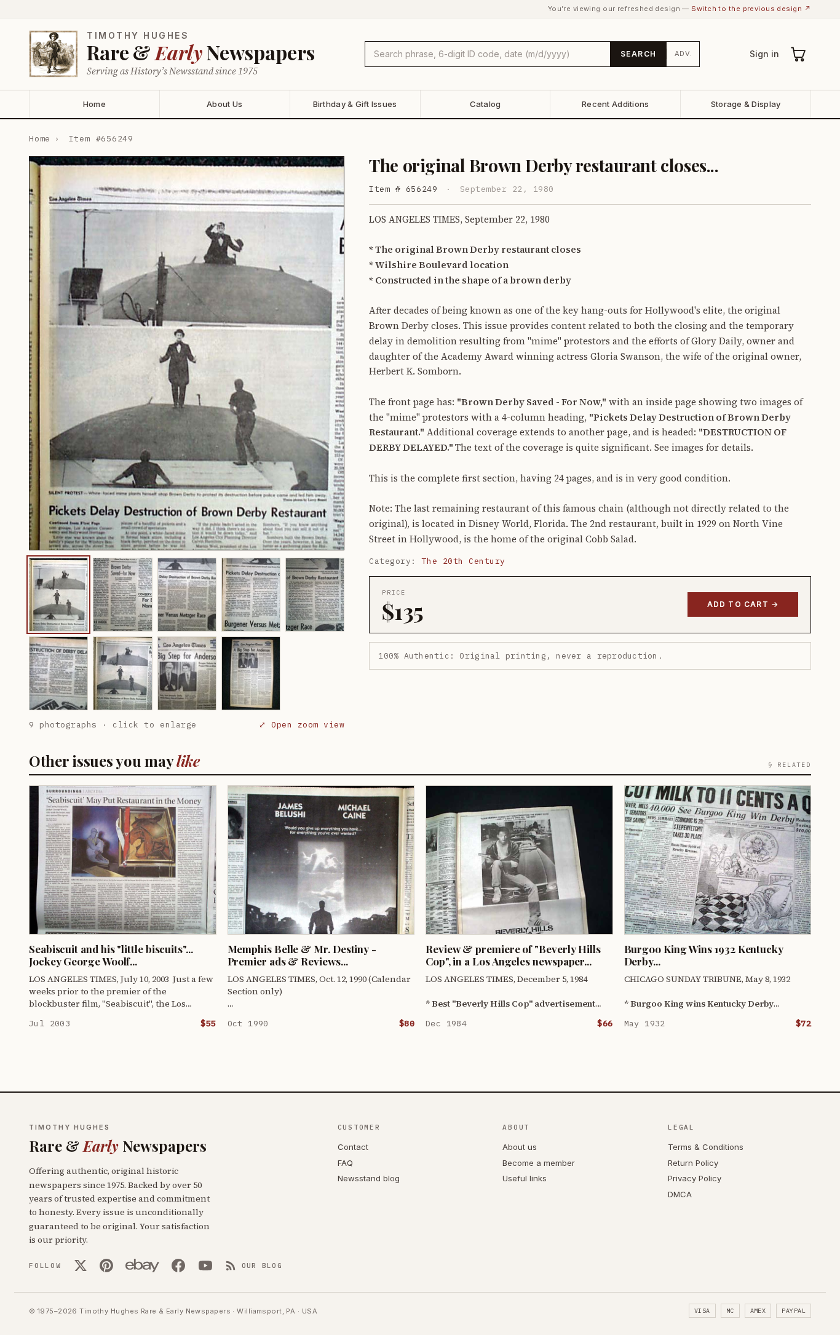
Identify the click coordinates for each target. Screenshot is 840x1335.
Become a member (538, 1163)
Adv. (683, 53)
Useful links (524, 1178)
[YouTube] (205, 1265)
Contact (353, 1147)
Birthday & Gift (355, 104)
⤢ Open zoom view (301, 724)
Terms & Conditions (705, 1147)
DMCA (680, 1194)
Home (94, 104)
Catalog (485, 104)
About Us (224, 104)
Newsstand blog (369, 1178)
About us (519, 1147)
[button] (186, 353)
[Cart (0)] (799, 54)
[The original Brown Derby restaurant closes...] (58, 595)
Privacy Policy (694, 1178)
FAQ (345, 1163)
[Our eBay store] (142, 1265)
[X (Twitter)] (80, 1265)
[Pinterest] (106, 1265)
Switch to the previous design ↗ (751, 8)
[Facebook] (178, 1265)
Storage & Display (745, 104)
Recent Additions (615, 104)
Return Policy (693, 1163)
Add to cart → (743, 604)
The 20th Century (463, 561)
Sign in (764, 54)
